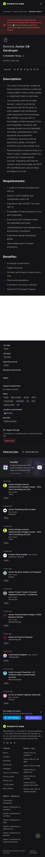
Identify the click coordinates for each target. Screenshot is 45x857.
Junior (6, 365)
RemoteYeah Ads (15, 473)
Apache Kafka (9, 405)
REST (34, 397)
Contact (6, 757)
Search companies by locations (11, 808)
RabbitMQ (20, 401)
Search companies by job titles (11, 814)
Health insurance (10, 421)
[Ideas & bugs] (38, 836)
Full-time (7, 357)
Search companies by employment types (11, 840)
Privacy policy (8, 776)
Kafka (6, 397)
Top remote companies (7, 801)
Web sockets (16, 397)
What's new (7, 780)
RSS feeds (9, 784)
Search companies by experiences (11, 827)
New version (8, 788)
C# (18, 405)
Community (7, 765)
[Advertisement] (22, 318)
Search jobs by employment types (31, 783)
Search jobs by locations (30, 754)
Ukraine (9, 413)
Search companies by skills (11, 821)
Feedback (7, 769)
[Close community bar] (41, 712)
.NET (33, 401)
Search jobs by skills (32, 766)
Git (28, 401)
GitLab (26, 397)
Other (6, 349)
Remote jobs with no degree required (32, 790)
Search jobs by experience (30, 771)
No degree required (10, 389)
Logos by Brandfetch (34, 852)
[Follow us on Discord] (11, 743)
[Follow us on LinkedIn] (7, 743)
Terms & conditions (10, 773)
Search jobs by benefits (30, 777)
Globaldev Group (13, 56)
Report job (9, 441)
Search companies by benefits (11, 834)
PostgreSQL (8, 401)
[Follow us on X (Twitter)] (4, 743)
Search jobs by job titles (31, 760)
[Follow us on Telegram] (15, 743)
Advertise (7, 761)
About (5, 753)
